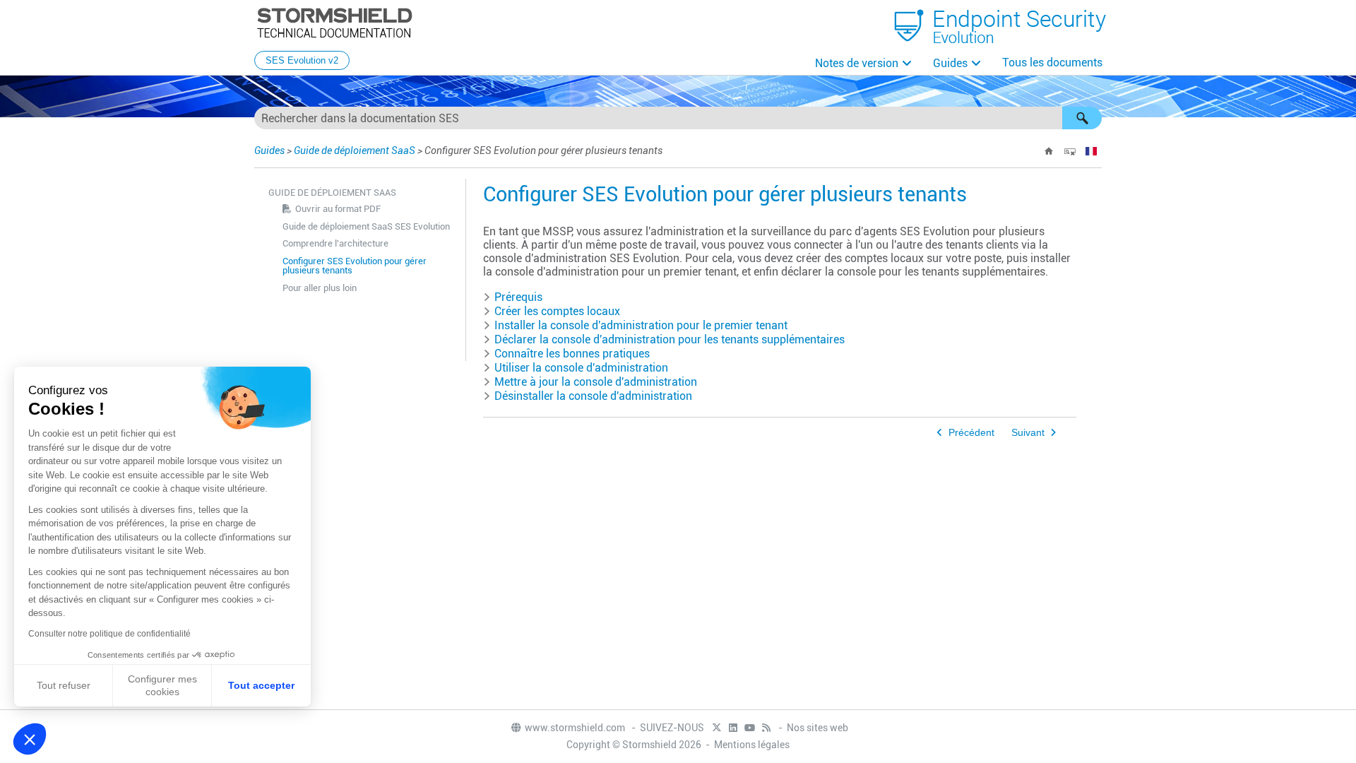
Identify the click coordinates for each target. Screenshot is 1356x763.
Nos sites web (817, 727)
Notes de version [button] (856, 63)
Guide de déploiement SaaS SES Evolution (366, 226)
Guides (950, 63)
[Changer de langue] (1091, 151)
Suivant (1028, 432)
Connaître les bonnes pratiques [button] (572, 353)
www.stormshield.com (576, 727)
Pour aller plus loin (319, 288)
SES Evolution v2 (302, 60)
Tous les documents (1052, 62)
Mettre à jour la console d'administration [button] (595, 382)
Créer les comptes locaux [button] (557, 311)
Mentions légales (752, 744)
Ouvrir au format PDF (338, 208)
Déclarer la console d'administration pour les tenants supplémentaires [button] (669, 339)
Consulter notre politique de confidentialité (109, 634)
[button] (1082, 118)
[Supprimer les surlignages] (1070, 151)
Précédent (971, 432)
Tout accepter (261, 685)
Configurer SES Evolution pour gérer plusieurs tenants (354, 266)
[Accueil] (1049, 151)
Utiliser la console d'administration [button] (581, 367)
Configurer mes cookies (162, 685)
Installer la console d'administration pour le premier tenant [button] (640, 325)
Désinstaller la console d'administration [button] (593, 396)
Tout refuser (63, 685)
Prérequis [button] (518, 297)
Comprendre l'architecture (335, 243)
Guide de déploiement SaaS (354, 150)
